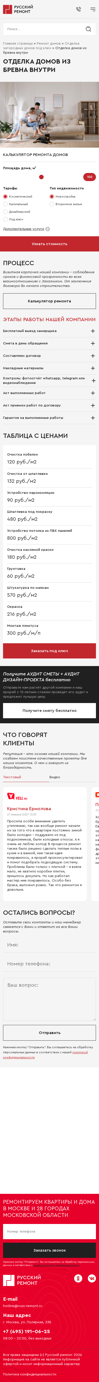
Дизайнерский (19, 211)
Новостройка (65, 196)
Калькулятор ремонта (49, 301)
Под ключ (16, 219)
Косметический (20, 196)
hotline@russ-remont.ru (22, 1306)
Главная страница (18, 43)
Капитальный (18, 204)
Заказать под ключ (49, 651)
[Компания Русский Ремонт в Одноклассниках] (78, 1278)
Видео (55, 777)
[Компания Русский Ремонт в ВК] (92, 1278)
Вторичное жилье (69, 204)
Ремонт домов (49, 43)
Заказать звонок (50, 1250)
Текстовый (12, 777)
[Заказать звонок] (78, 9)
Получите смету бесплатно (50, 711)
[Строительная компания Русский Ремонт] (18, 9)
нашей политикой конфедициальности (56, 1265)
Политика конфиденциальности (29, 1374)
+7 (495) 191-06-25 (26, 1331)
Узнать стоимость (49, 244)
